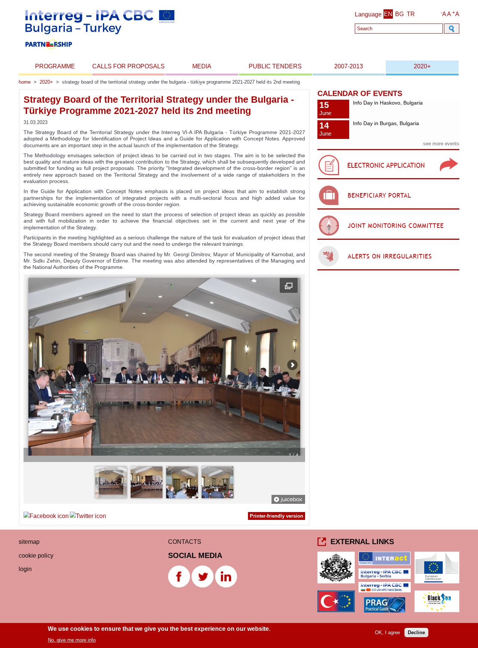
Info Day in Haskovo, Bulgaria (388, 103)
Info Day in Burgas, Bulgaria (386, 123)
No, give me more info (72, 640)
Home (25, 82)
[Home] (99, 52)
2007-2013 (348, 66)
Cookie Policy (36, 555)
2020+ (422, 66)
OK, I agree (387, 632)
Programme (55, 66)
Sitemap (29, 542)
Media (201, 66)
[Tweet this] (88, 517)
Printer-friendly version (276, 516)
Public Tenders (275, 66)
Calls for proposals (128, 66)
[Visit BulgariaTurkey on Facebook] (46, 517)
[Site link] (388, 179)
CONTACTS (184, 542)
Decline (416, 632)
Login (25, 569)
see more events (441, 143)
